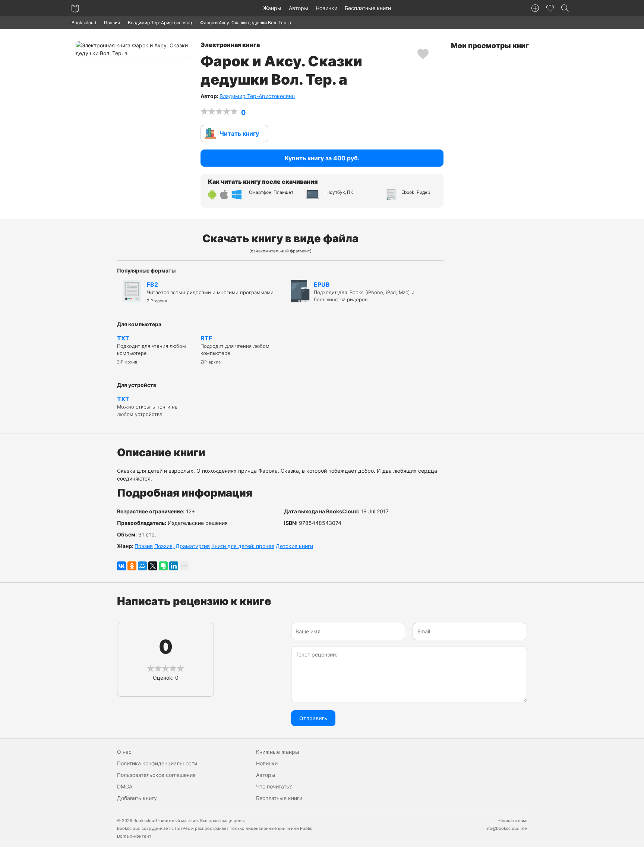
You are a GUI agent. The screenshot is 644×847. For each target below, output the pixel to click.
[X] (152, 565)
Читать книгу (239, 133)
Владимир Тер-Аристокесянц (160, 22)
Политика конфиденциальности (157, 763)
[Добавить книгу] (535, 8)
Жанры (272, 8)
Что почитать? (274, 786)
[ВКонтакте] (121, 565)
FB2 (210, 292)
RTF (235, 349)
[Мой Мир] (142, 565)
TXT (151, 349)
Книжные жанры (277, 752)
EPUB (364, 292)
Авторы (298, 8)
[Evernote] (163, 565)
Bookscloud (84, 22)
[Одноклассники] (131, 565)
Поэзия (112, 22)
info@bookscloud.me (505, 828)
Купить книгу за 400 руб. (322, 158)
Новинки (326, 8)
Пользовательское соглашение (156, 775)
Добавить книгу (137, 798)
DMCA (124, 786)
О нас (124, 752)
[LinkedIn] (173, 565)
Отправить (313, 718)
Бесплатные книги (368, 8)
